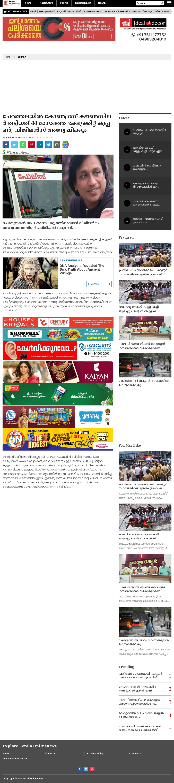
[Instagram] (92, 769)
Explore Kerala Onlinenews (30, 746)
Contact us (135, 753)
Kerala (22, 57)
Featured (126, 238)
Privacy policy (95, 753)
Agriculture (46, 3)
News (28, 3)
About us (50, 753)
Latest (124, 118)
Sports (64, 3)
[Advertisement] (87, 88)
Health (102, 3)
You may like (130, 446)
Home (8, 57)
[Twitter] (86, 769)
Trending (126, 667)
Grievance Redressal (15, 758)
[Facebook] (80, 769)
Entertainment (83, 3)
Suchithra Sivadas (16, 137)
